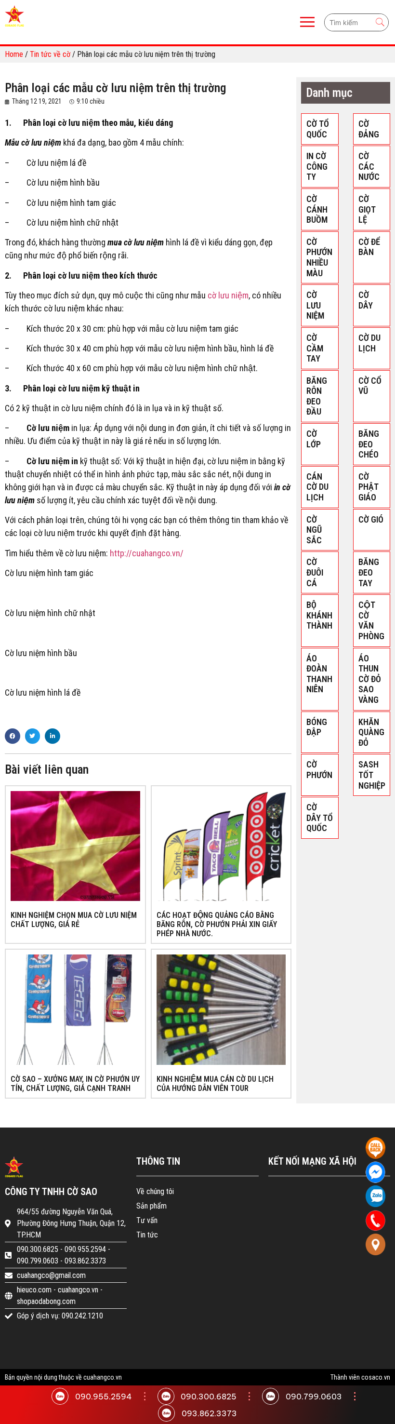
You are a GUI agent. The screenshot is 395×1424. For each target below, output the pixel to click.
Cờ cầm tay (314, 348)
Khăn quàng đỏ (371, 732)
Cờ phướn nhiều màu (319, 257)
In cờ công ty (317, 166)
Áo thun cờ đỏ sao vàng (369, 679)
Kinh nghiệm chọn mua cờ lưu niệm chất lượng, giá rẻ (74, 920)
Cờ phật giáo (368, 486)
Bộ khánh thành (319, 615)
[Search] (379, 22)
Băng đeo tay (368, 572)
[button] (12, 736)
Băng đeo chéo (368, 444)
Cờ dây (365, 300)
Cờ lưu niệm (315, 305)
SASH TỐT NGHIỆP (371, 774)
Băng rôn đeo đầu (316, 396)
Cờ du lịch (369, 343)
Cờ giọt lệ (367, 209)
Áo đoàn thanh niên (319, 674)
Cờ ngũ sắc (314, 529)
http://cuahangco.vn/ (147, 553)
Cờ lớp (313, 439)
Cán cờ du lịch (317, 486)
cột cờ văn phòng (371, 620)
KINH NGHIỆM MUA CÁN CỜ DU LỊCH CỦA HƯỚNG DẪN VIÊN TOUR (215, 1084)
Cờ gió (370, 519)
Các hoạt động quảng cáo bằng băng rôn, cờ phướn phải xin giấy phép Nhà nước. (217, 924)
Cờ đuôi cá (314, 572)
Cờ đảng (368, 129)
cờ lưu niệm (228, 295)
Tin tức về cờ (50, 54)
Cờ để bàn (369, 247)
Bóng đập (316, 727)
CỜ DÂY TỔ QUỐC (319, 817)
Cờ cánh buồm (317, 209)
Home (14, 54)
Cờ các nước (369, 166)
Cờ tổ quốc (317, 129)
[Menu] (174, 22)
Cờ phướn (319, 769)
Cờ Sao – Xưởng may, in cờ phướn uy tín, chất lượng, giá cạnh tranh (75, 1084)
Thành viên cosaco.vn (360, 1377)
